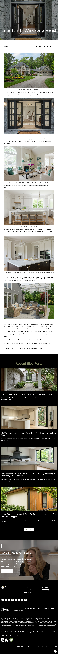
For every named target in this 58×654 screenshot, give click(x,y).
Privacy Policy (18, 611)
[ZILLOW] (25, 600)
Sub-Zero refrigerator (9, 231)
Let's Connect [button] (7, 571)
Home (12, 646)
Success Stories (35, 646)
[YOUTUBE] (19, 600)
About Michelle (19, 646)
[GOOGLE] (22, 600)
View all (29, 529)
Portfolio (27, 646)
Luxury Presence (49, 608)
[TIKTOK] (12, 600)
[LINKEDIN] (9, 600)
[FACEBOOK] (2, 600)
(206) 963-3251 (45, 589)
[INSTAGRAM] (6, 600)
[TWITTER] (15, 600)
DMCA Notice (53, 646)
